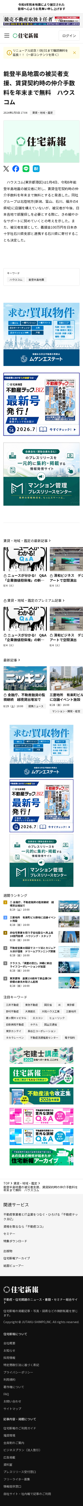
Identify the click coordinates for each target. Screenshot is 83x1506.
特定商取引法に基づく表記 (21, 1365)
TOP (6, 1183)
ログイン (69, 35)
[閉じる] (74, 52)
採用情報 (9, 1358)
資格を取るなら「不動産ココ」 (24, 1226)
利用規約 (9, 1379)
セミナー (9, 1233)
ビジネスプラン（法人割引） (22, 1450)
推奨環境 (9, 1435)
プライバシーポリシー (18, 1372)
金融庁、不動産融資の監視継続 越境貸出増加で (24, 697)
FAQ (6, 1394)
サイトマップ (12, 1409)
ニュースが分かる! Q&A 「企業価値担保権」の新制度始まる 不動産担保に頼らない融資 (26, 582)
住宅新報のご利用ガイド (19, 1428)
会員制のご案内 (13, 1443)
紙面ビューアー (13, 1265)
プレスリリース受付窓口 (19, 1472)
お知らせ (9, 1350)
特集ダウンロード (15, 1241)
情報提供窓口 (12, 1486)
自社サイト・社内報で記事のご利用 (27, 1494)
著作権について (13, 1387)
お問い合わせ (12, 1401)
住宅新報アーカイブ (16, 1258)
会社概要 (9, 1343)
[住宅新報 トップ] (25, 35)
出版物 (7, 1251)
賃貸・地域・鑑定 (25, 1183)
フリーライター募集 (16, 1479)
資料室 (7, 1464)
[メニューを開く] (6, 35)
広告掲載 (9, 1457)
